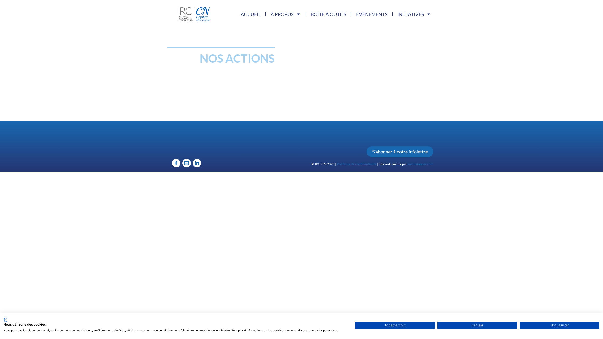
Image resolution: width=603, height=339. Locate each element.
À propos (282, 14)
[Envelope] (186, 163)
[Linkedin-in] (197, 163)
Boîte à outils (328, 14)
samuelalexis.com (420, 164)
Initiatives (410, 14)
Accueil (251, 14)
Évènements (371, 14)
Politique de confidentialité (356, 164)
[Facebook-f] (176, 163)
